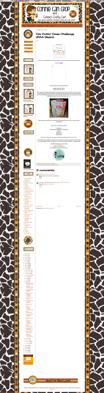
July (27, 278)
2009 (26, 351)
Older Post (78, 206)
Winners (26, 230)
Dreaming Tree (27, 198)
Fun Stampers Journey (27, 202)
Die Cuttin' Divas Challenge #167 (29, 290)
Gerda (40, 174)
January (28, 343)
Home (24, 25)
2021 (26, 257)
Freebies (26, 199)
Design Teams (40, 25)
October (28, 273)
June (27, 280)
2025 (26, 253)
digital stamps (27, 233)
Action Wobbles (28, 178)
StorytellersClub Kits (28, 223)
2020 (26, 258)
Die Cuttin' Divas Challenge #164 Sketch (29, 328)
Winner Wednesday (29, 312)
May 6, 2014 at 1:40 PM (63, 182)
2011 (26, 348)
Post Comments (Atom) (48, 208)
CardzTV (26, 185)
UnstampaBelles (28, 227)
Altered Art (27, 179)
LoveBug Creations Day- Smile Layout (30, 286)
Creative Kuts (27, 192)
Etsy (47, 25)
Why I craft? (31, 25)
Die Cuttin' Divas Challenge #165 (29, 315)
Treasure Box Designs (27, 225)
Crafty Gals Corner (29, 191)
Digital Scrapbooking (27, 196)
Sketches (26, 220)
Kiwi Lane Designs (28, 204)
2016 (26, 265)
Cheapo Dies (27, 188)
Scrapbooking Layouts (27, 219)
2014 (26, 268)
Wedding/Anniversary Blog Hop (30, 284)
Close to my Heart (28, 190)
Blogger (52, 388)
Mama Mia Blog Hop (29, 318)
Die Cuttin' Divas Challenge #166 (29, 301)
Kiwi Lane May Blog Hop (29, 332)
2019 (26, 260)
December (28, 270)
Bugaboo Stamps (28, 182)
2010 (26, 350)
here (70, 96)
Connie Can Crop (45, 163)
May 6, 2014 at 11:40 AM (48, 174)
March (27, 340)
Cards (41, 164)
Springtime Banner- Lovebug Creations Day (29, 308)
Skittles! (41, 185)
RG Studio (26, 215)
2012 (26, 347)
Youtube (26, 231)
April (27, 338)
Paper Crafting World (27, 212)
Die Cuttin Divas (46, 164)
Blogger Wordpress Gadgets (6, 392)
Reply (40, 178)
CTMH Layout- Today (29, 298)
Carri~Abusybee (50, 183)
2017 (26, 263)
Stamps (52, 164)
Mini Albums (27, 206)
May (27, 281)
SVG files (57, 164)
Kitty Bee (26, 203)
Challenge (26, 187)
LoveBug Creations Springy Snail (29, 335)
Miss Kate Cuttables (26, 208)
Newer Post (39, 206)
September (28, 275)
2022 (26, 255)
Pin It (37, 40)
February (28, 341)
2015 (26, 267)
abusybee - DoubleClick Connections (48, 182)
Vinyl (25, 228)
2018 (26, 262)
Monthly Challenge (28, 210)
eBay (52, 25)
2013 (26, 345)
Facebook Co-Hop (29, 305)
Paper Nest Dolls (28, 214)
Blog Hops (26, 181)
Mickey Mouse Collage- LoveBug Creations (29, 295)
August (27, 276)
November (28, 271)
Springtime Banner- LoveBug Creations (28, 322)
